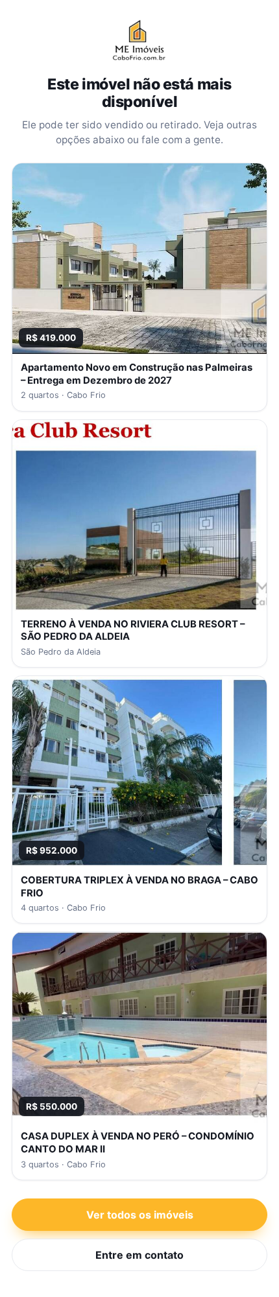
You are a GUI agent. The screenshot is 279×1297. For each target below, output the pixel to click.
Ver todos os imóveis (139, 1214)
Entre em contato (139, 1254)
